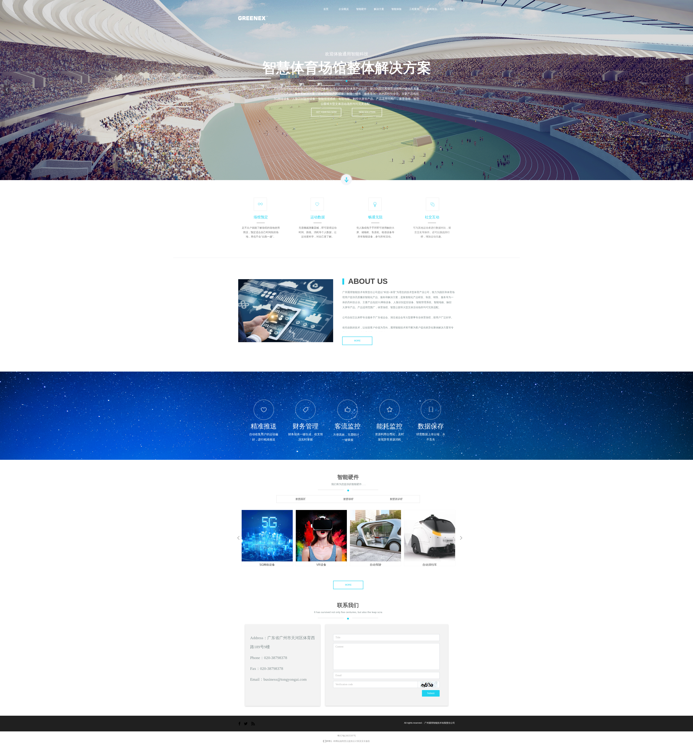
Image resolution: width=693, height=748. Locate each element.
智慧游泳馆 (396, 499)
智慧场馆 (348, 499)
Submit (431, 693)
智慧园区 (300, 499)
